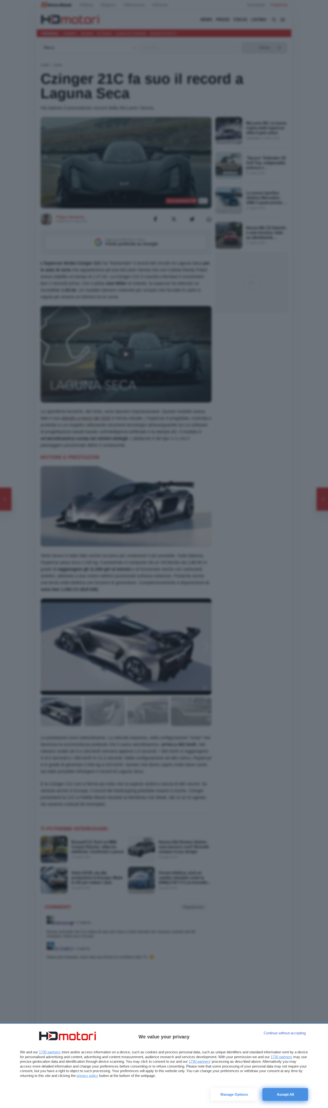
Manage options (234, 1094)
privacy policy (87, 1076)
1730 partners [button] (50, 1052)
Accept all (285, 1094)
